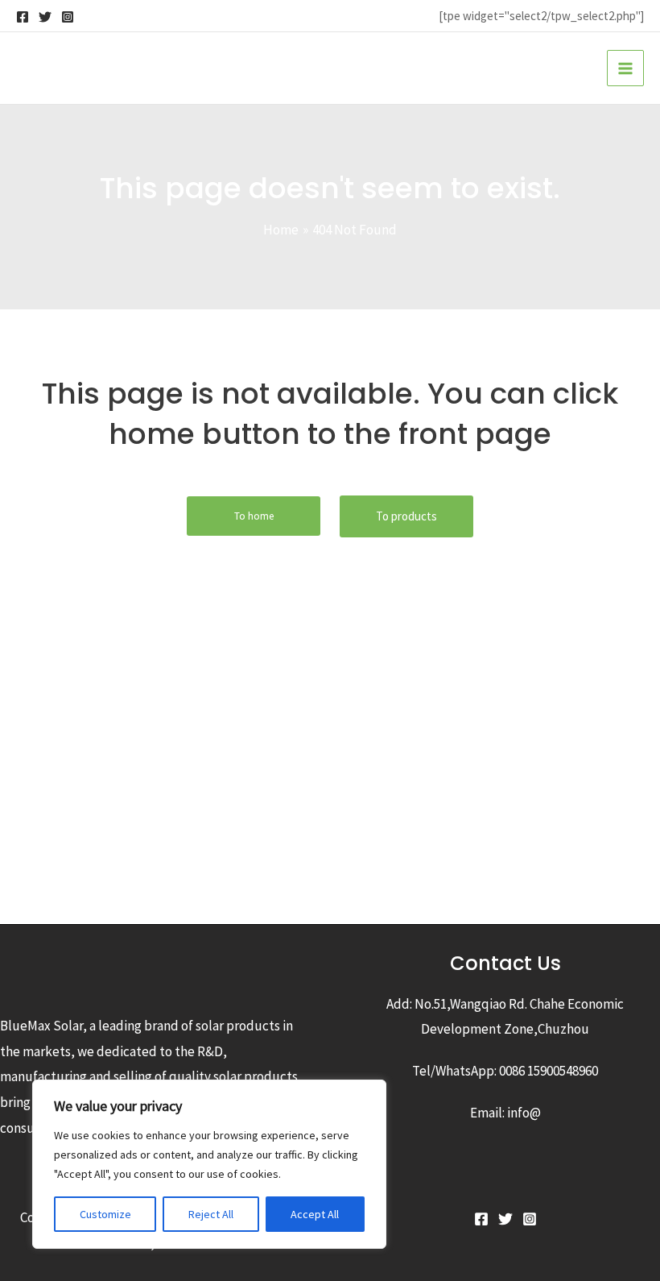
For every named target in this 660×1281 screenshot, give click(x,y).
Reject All (210, 1214)
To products (406, 516)
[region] (209, 1164)
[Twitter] (45, 16)
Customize (105, 1214)
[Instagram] (67, 16)
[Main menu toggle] (625, 68)
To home (254, 516)
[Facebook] (22, 16)
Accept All (315, 1214)
